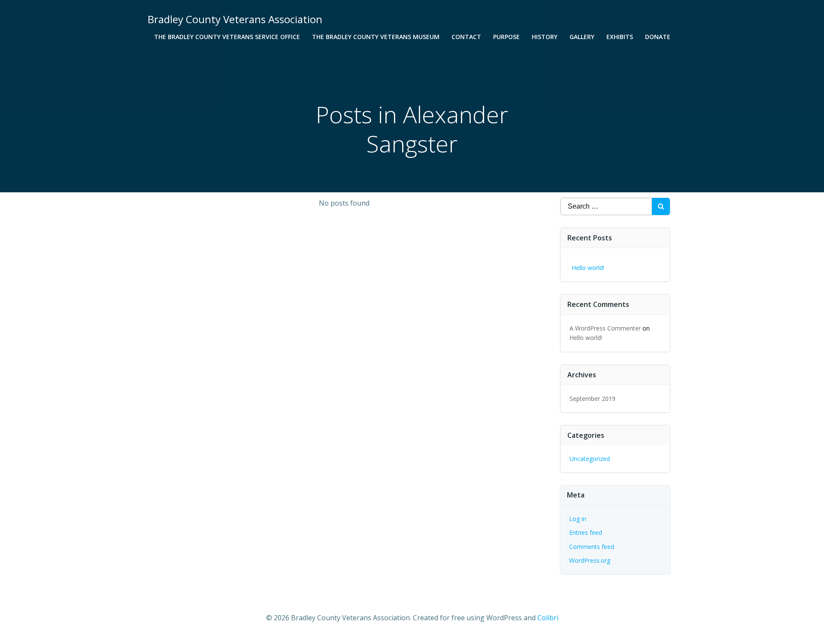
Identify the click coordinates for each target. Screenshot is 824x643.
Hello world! (588, 268)
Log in (577, 519)
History (544, 37)
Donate (657, 37)
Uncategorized (590, 459)
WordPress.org (589, 560)
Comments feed (591, 547)
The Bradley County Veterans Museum (375, 37)
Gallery (582, 37)
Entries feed (585, 532)
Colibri (547, 617)
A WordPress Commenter (605, 328)
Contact (466, 37)
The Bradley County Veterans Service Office (227, 37)
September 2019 (592, 398)
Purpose (506, 37)
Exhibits (619, 37)
